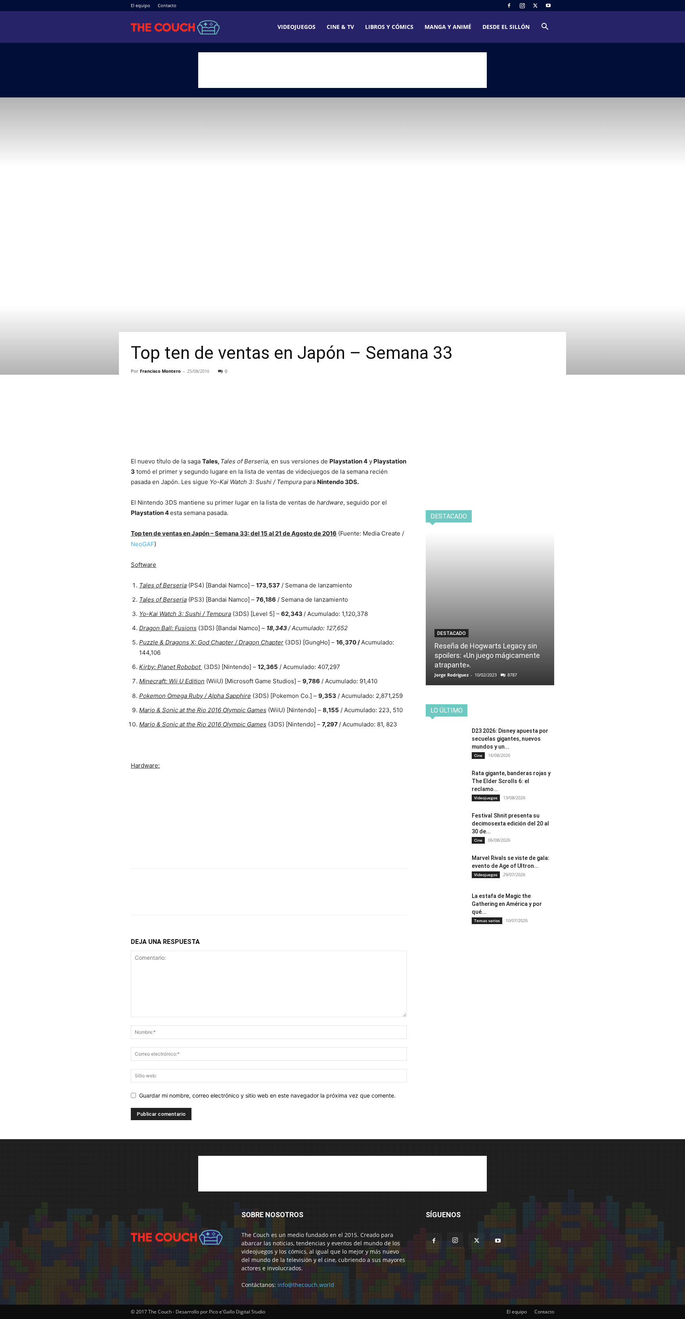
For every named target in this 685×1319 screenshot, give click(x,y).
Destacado (451, 633)
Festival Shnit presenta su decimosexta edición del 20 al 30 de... (510, 823)
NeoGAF (142, 544)
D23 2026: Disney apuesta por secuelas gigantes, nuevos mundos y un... (510, 739)
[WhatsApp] (193, 402)
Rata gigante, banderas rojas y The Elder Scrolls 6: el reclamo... (511, 781)
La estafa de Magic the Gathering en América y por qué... (507, 904)
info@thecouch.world (305, 1285)
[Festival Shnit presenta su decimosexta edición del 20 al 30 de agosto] (445, 825)
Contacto (167, 5)
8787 (512, 675)
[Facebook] (509, 5)
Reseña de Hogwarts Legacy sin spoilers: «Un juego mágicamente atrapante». (487, 655)
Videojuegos (296, 26)
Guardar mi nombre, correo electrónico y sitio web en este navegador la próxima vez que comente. (267, 1095)
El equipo (140, 5)
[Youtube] (548, 5)
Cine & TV (340, 26)
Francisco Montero (160, 371)
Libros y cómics (389, 26)
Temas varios (487, 920)
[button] (544, 27)
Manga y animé (448, 26)
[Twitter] (535, 5)
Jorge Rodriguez (451, 675)
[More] (212, 402)
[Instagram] (522, 5)
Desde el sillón (506, 26)
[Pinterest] (175, 402)
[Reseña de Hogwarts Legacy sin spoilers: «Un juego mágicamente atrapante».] (490, 609)
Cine (478, 755)
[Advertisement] (342, 70)
